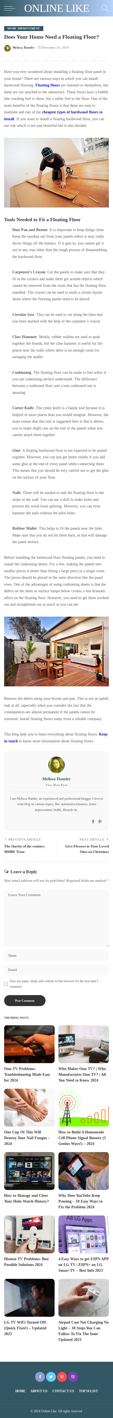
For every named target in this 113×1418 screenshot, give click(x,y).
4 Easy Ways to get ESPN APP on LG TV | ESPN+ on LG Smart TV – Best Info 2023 (83, 1265)
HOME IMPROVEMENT (23, 28)
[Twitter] (51, 1377)
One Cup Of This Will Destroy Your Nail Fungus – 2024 (27, 1138)
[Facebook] (93, 821)
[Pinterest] (100, 821)
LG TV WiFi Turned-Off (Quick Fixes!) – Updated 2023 (25, 1328)
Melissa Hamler (24, 47)
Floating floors (47, 85)
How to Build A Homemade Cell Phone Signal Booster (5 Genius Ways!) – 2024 (82, 1138)
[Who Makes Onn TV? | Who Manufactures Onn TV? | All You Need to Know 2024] (83, 1044)
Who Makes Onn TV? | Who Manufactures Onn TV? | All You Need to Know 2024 (82, 1074)
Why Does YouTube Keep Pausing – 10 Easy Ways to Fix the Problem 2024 (80, 1201)
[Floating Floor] (56, 173)
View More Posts (57, 785)
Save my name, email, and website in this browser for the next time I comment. (54, 984)
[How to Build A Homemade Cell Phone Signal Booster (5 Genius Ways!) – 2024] (83, 1108)
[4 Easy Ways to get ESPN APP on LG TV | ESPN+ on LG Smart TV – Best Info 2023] (83, 1234)
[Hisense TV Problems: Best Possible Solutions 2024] (29, 1234)
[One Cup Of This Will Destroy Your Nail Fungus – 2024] (29, 1108)
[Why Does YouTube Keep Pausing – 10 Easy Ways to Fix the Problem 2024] (83, 1171)
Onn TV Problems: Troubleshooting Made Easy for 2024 (27, 1074)
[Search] (103, 8)
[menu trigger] (11, 8)
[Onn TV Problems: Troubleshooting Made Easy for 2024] (29, 1044)
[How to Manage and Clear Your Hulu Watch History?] (29, 1171)
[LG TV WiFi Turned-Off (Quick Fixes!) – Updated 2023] (29, 1298)
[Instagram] (73, 1377)
